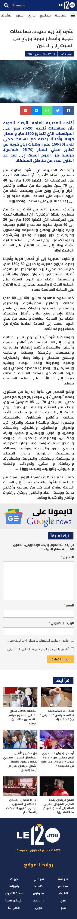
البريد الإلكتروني (61, 623)
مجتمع (45, 15)
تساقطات (21, 175)
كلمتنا (38, 886)
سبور (20, 15)
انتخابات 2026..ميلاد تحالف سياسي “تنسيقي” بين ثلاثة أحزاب (57, 715)
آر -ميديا (38, 900)
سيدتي (38, 879)
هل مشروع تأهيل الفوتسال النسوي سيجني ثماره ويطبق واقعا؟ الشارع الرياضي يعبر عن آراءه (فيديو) (20, 762)
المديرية (53, 123)
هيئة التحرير (14, 893)
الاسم (69, 605)
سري (32, 15)
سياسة (60, 15)
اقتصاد (63, 893)
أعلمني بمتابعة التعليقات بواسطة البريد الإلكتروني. (38, 640)
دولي (38, 907)
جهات (14, 879)
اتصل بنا (14, 907)
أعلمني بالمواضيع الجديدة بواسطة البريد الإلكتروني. (37, 649)
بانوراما (14, 886)
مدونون (38, 893)
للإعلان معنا (13, 900)
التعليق (67, 557)
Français (18, 5)
